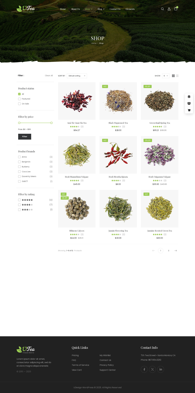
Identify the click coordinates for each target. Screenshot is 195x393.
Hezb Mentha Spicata (118, 176)
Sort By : (62, 76)
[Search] (162, 9)
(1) (35, 209)
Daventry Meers (29, 176)
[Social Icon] (144, 369)
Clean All (49, 75)
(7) (35, 204)
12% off (148, 140)
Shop (87, 9)
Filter (24, 136)
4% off (147, 86)
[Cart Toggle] (175, 8)
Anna (24, 157)
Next (175, 250)
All (23, 94)
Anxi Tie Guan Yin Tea (76, 123)
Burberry (25, 166)
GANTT (25, 181)
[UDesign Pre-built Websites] (189, 97)
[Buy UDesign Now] (189, 110)
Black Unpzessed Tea (118, 123)
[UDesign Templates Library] (189, 103)
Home (63, 9)
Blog (100, 9)
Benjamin (26, 161)
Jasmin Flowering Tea (118, 230)
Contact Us (115, 9)
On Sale (25, 103)
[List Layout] (177, 76)
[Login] (169, 8)
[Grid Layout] (173, 76)
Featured (26, 98)
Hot (105, 86)
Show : (158, 76)
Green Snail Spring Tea (160, 123)
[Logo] (26, 9)
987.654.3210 (154, 359)
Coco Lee (26, 171)
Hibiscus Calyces (76, 230)
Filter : (21, 75)
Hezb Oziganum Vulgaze (160, 176)
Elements (130, 9)
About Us (75, 9)
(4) (35, 200)
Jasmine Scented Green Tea (160, 230)
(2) (82, 127)
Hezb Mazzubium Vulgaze (76, 176)
